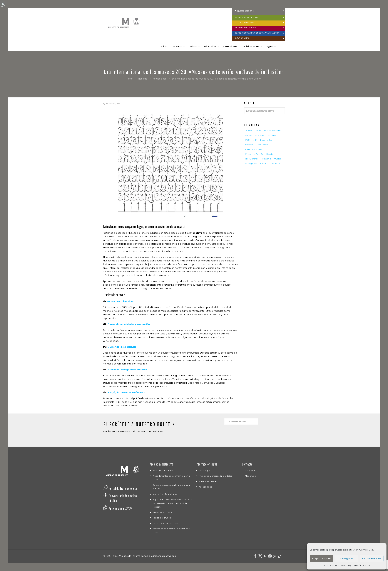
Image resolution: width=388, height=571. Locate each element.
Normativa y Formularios (165, 494)
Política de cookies (330, 565)
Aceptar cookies (321, 558)
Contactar (250, 470)
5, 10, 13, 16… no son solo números (126, 392)
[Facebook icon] (255, 556)
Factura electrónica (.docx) (166, 523)
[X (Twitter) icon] (260, 556)
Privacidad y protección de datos (355, 565)
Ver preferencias (371, 558)
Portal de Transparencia (123, 488)
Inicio (130, 78)
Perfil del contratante (163, 470)
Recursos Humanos (162, 512)
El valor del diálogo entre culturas (127, 369)
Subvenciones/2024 (120, 508)
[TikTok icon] (280, 556)
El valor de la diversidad (120, 301)
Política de (208, 481)
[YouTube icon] (265, 556)
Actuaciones (159, 78)
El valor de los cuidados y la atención (128, 324)
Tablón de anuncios (162, 517)
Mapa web (250, 475)
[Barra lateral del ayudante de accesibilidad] (3, 3)
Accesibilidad (205, 486)
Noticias (142, 78)
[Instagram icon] (270, 556)
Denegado (346, 558)
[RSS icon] (275, 556)
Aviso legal (204, 470)
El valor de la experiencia (121, 346)
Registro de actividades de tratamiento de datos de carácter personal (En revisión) (172, 503)
